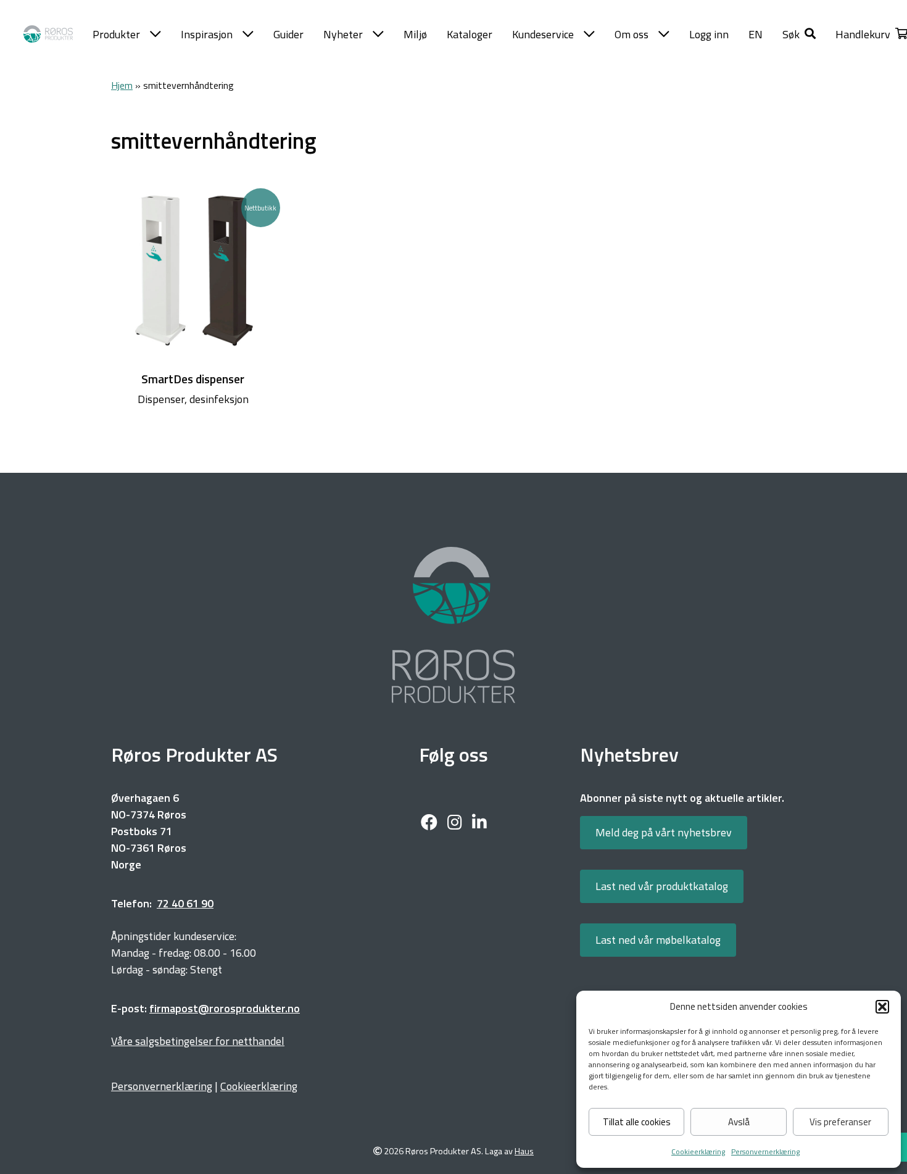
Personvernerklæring (765, 1151)
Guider (288, 34)
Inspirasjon (207, 34)
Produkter (116, 34)
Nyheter (343, 34)
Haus (524, 1151)
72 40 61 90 (185, 903)
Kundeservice (543, 34)
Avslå (739, 1122)
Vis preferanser (840, 1122)
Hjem (122, 85)
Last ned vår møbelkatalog (658, 939)
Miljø (415, 34)
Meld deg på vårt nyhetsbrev (663, 832)
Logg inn (709, 34)
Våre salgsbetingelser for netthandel (197, 1041)
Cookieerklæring (698, 1151)
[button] (882, 1007)
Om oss (631, 34)
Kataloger (469, 34)
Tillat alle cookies (637, 1122)
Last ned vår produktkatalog (661, 886)
